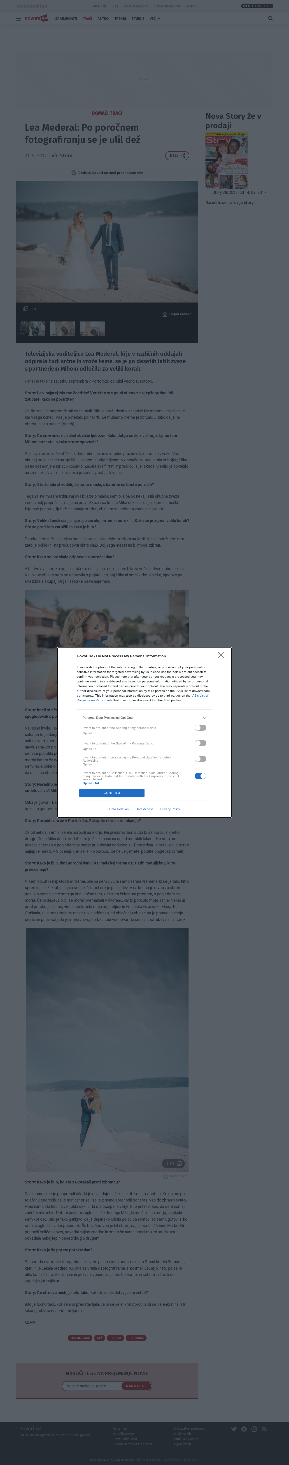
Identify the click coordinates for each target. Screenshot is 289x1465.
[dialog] (144, 733)
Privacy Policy (170, 809)
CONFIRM (112, 793)
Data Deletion (119, 809)
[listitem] (144, 717)
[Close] (222, 656)
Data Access (144, 809)
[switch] (200, 728)
